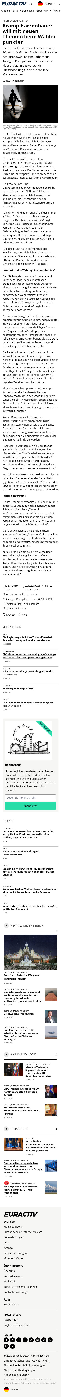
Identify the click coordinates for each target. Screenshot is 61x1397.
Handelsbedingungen (16, 1374)
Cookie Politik (40, 1360)
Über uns (9, 1271)
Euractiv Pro (11, 1304)
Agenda (8, 1248)
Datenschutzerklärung (17, 1360)
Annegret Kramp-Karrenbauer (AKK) (25, 599)
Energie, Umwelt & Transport (15, 21)
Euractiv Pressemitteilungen (20, 1287)
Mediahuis (10, 1281)
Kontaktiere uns (13, 1276)
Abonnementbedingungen (19, 1370)
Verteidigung (27, 10)
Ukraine (5, 10)
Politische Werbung (15, 1292)
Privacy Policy (19, 1382)
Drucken (10, 614)
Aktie (24, 614)
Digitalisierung (13, 603)
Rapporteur (42, 10)
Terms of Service (41, 1382)
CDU (50, 599)
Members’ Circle (13, 1258)
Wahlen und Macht (16, 608)
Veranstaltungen (13, 1237)
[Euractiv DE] (14, 4)
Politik (15, 10)
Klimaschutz (32, 603)
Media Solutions (13, 1226)
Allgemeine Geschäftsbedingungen (24, 1365)
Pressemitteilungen (15, 1253)
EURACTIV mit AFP (13, 80)
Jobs (6, 1242)
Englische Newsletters (17, 1325)
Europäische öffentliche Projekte (23, 1232)
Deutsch (48, 3)
